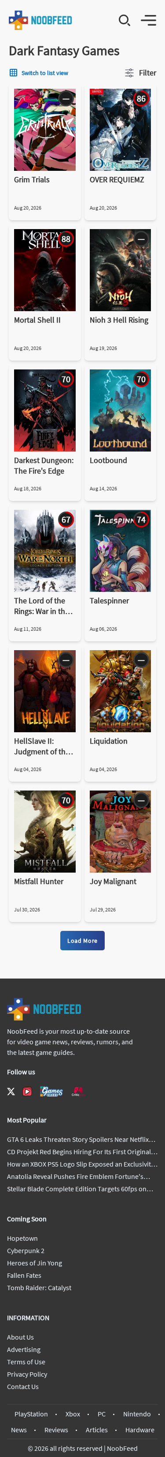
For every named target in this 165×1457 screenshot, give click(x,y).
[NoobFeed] (41, 20)
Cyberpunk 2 (25, 1250)
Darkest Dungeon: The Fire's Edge (43, 465)
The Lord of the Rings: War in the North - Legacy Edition (41, 606)
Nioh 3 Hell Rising (119, 320)
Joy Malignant (113, 881)
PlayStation (31, 1413)
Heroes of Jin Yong (34, 1262)
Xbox (73, 1413)
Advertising (23, 1349)
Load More (82, 941)
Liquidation (109, 741)
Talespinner (109, 600)
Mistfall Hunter (38, 881)
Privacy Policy (27, 1374)
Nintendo (137, 1413)
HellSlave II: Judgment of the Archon (42, 746)
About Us (20, 1337)
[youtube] (27, 1091)
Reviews (56, 1429)
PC (102, 1413)
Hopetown (22, 1238)
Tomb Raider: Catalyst (39, 1287)
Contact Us (23, 1386)
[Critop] (78, 1091)
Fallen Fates (24, 1275)
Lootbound (108, 460)
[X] (11, 1092)
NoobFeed (122, 1448)
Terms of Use (26, 1361)
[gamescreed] (51, 1091)
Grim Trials (32, 179)
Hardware (139, 1429)
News (19, 1429)
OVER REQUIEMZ (117, 179)
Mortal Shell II (37, 320)
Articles (97, 1429)
